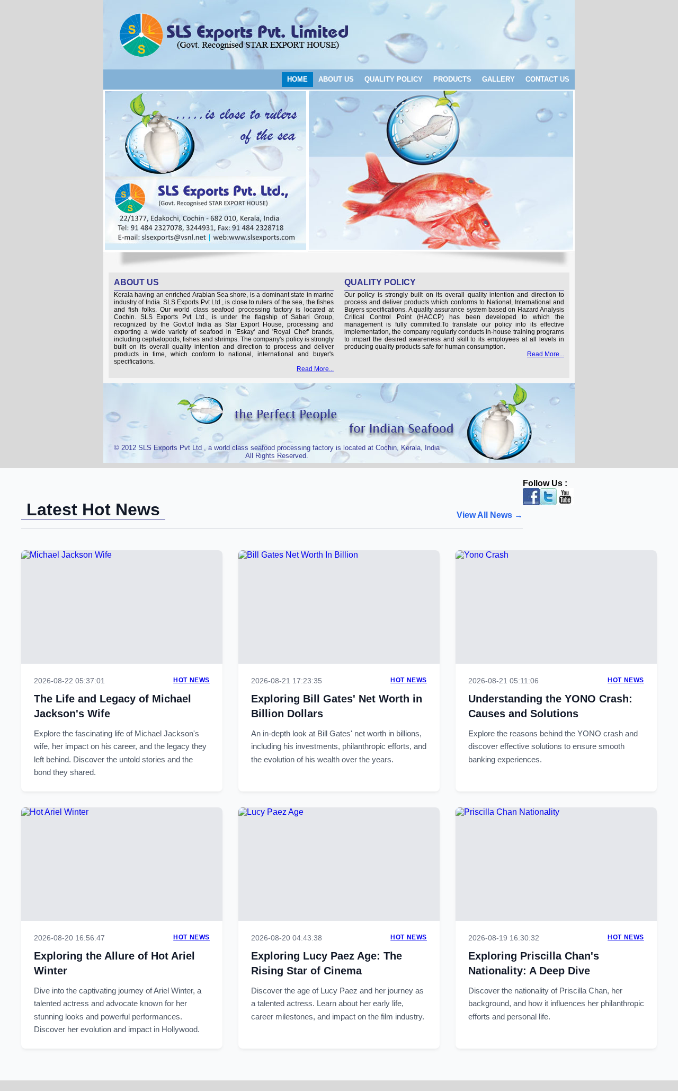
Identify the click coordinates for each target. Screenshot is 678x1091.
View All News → (490, 515)
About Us (336, 79)
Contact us (547, 79)
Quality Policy (393, 79)
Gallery (498, 79)
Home (297, 79)
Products (452, 79)
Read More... (315, 369)
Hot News (191, 680)
